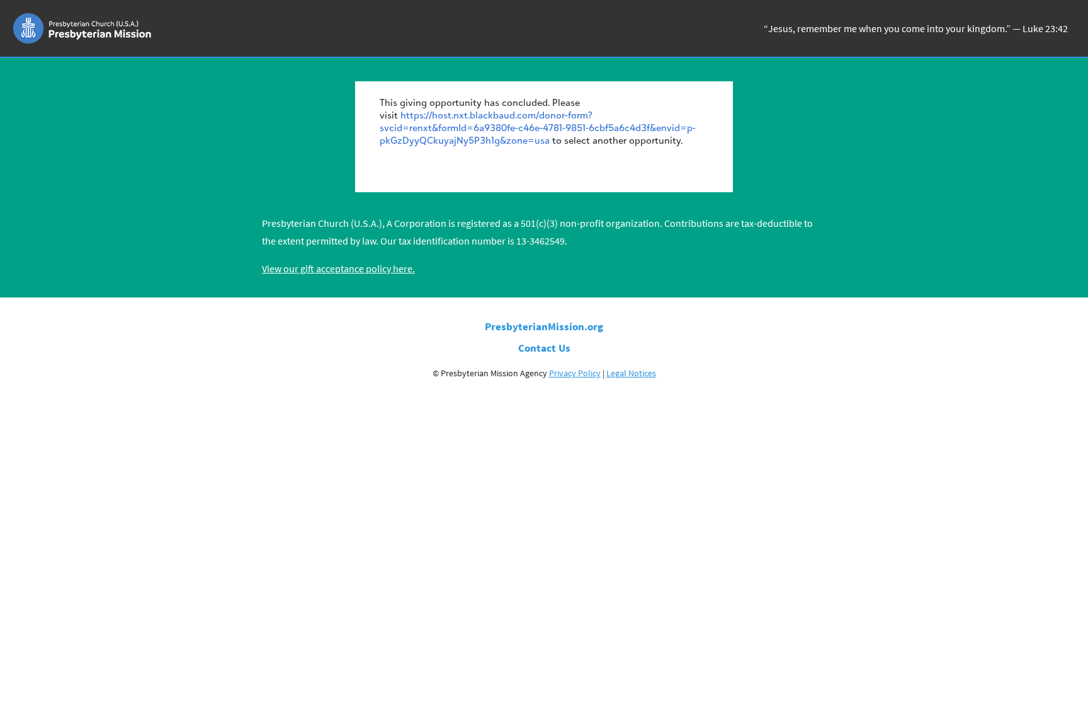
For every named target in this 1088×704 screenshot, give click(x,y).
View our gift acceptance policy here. (338, 268)
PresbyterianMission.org (544, 326)
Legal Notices (631, 373)
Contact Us (544, 348)
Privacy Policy (575, 373)
